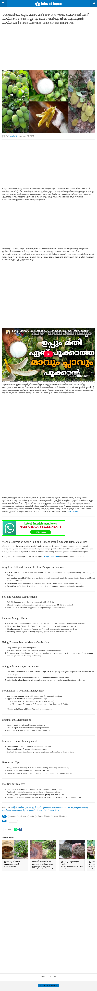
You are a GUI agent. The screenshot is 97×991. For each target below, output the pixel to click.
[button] (3, 3)
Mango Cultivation (59, 816)
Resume (52, 977)
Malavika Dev (13, 136)
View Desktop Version (49, 985)
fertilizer (32, 816)
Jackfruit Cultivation (44, 816)
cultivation (23, 816)
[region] (48, 46)
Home (43, 977)
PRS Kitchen (73, 511)
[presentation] (91, 857)
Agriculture (12, 816)
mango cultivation (51, 556)
